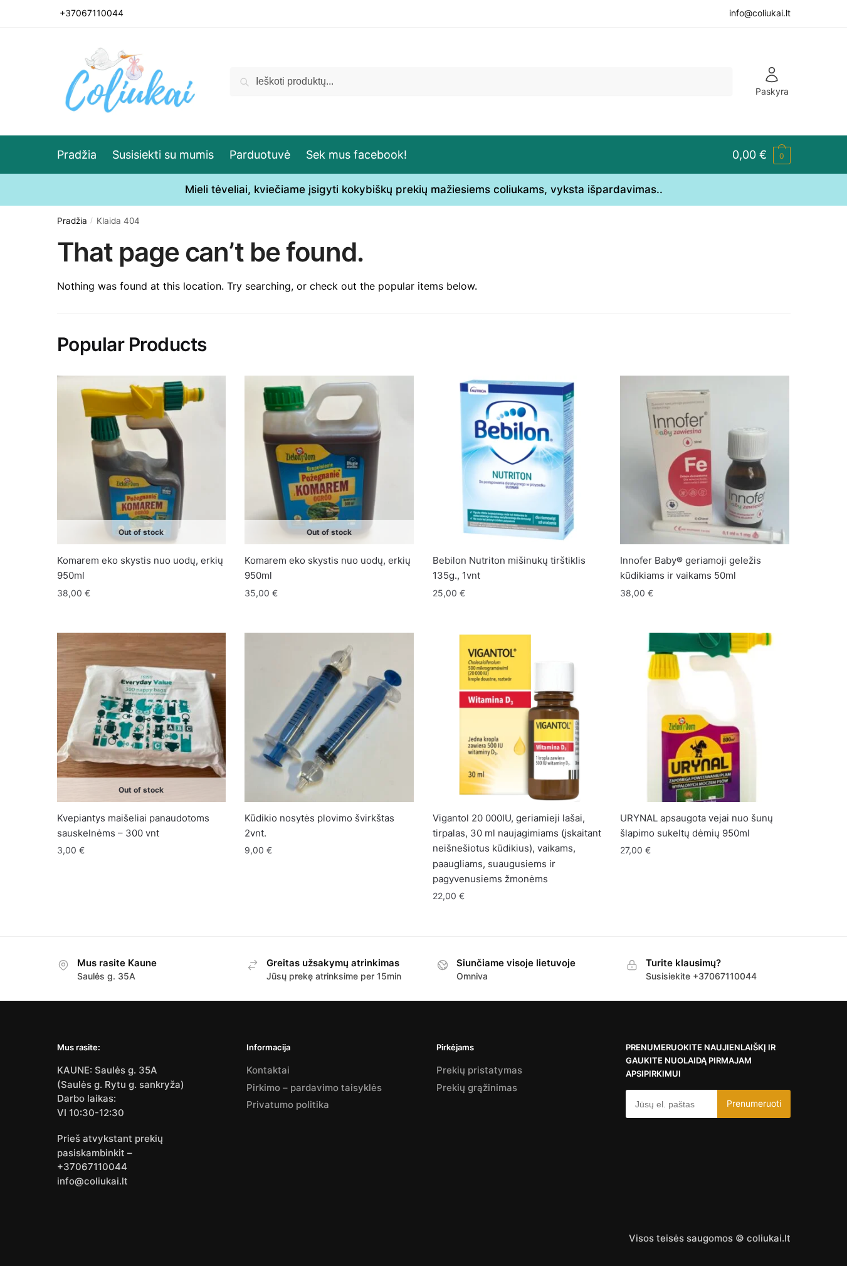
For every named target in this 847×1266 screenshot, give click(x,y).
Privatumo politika (287, 1104)
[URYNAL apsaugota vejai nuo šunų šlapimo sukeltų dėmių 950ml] (704, 717)
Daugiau (141, 618)
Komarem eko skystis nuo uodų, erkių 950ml (140, 567)
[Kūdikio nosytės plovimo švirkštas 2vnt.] (329, 717)
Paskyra (772, 91)
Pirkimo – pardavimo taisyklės (314, 1088)
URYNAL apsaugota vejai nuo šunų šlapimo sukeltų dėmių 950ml (696, 825)
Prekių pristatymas (479, 1070)
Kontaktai (268, 1070)
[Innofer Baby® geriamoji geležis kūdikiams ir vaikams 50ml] (704, 460)
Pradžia (72, 221)
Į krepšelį (517, 618)
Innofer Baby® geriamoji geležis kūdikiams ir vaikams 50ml (690, 567)
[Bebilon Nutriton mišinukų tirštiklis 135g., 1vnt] (517, 460)
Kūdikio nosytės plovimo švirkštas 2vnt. (319, 825)
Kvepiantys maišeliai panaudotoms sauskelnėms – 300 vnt (133, 825)
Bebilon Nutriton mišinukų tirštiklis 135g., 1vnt (509, 567)
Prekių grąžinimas (476, 1088)
